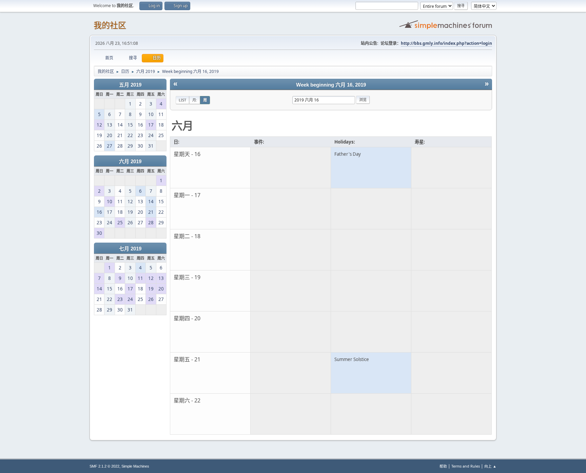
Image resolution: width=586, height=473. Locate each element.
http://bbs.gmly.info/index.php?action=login (446, 43)
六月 (182, 125)
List (182, 99)
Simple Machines (135, 466)
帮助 (443, 466)
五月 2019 (130, 85)
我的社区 (110, 25)
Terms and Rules (465, 466)
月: (194, 99)
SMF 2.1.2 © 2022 (104, 466)
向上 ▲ (490, 466)
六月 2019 (130, 161)
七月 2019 (130, 248)
